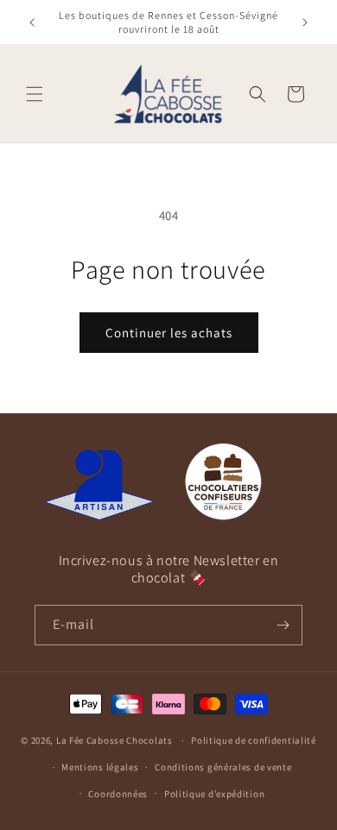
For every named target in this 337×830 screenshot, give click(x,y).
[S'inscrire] (283, 625)
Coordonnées (118, 794)
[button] (35, 94)
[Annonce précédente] (32, 22)
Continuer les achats (168, 332)
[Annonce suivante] (305, 22)
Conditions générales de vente (223, 767)
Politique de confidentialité (253, 740)
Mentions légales (99, 767)
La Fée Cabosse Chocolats (114, 740)
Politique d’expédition (214, 794)
